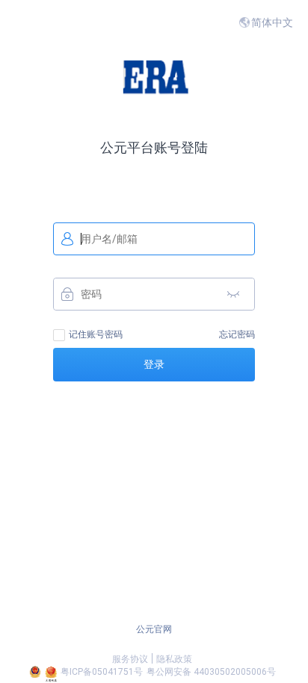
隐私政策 (174, 659)
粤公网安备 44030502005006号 (211, 672)
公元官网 (154, 629)
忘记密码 (237, 334)
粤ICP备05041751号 (102, 672)
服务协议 (130, 659)
